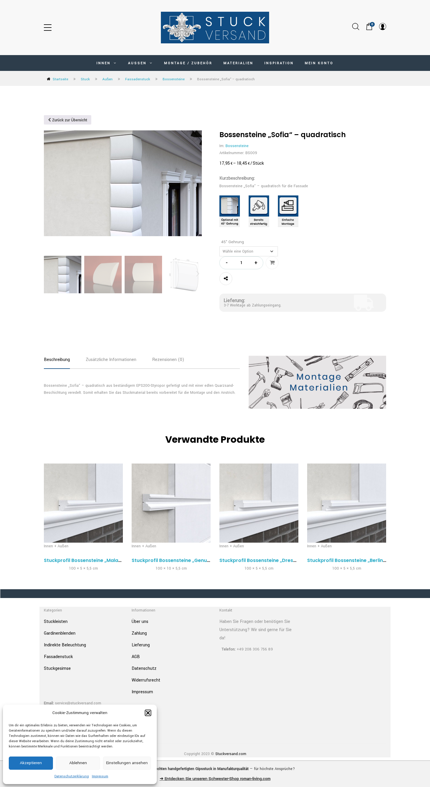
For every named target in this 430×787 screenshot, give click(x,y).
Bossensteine (174, 79)
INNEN (104, 63)
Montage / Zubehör (188, 63)
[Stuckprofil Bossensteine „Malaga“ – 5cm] (83, 503)
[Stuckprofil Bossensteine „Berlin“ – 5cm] (346, 503)
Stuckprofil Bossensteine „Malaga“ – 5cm (93, 560)
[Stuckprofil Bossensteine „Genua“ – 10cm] (171, 503)
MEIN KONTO (319, 63)
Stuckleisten (56, 622)
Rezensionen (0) (168, 360)
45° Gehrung (232, 242)
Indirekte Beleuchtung (65, 645)
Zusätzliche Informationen (111, 360)
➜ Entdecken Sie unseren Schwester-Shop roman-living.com (215, 778)
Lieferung (141, 645)
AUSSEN (138, 63)
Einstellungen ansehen (127, 763)
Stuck (85, 79)
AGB (136, 657)
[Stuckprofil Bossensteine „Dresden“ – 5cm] (258, 503)
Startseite (60, 79)
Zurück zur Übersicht (69, 120)
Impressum (100, 776)
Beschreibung (57, 360)
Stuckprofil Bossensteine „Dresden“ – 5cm (270, 560)
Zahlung (139, 633)
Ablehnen (78, 763)
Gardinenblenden (59, 633)
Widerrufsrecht (146, 680)
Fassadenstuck (137, 79)
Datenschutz (144, 668)
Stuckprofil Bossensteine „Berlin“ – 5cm (354, 560)
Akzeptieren (31, 763)
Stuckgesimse (57, 668)
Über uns (140, 622)
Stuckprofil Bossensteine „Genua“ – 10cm (181, 560)
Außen (107, 79)
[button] (148, 713)
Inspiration (279, 63)
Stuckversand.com (230, 754)
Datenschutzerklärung (71, 776)
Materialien (238, 63)
